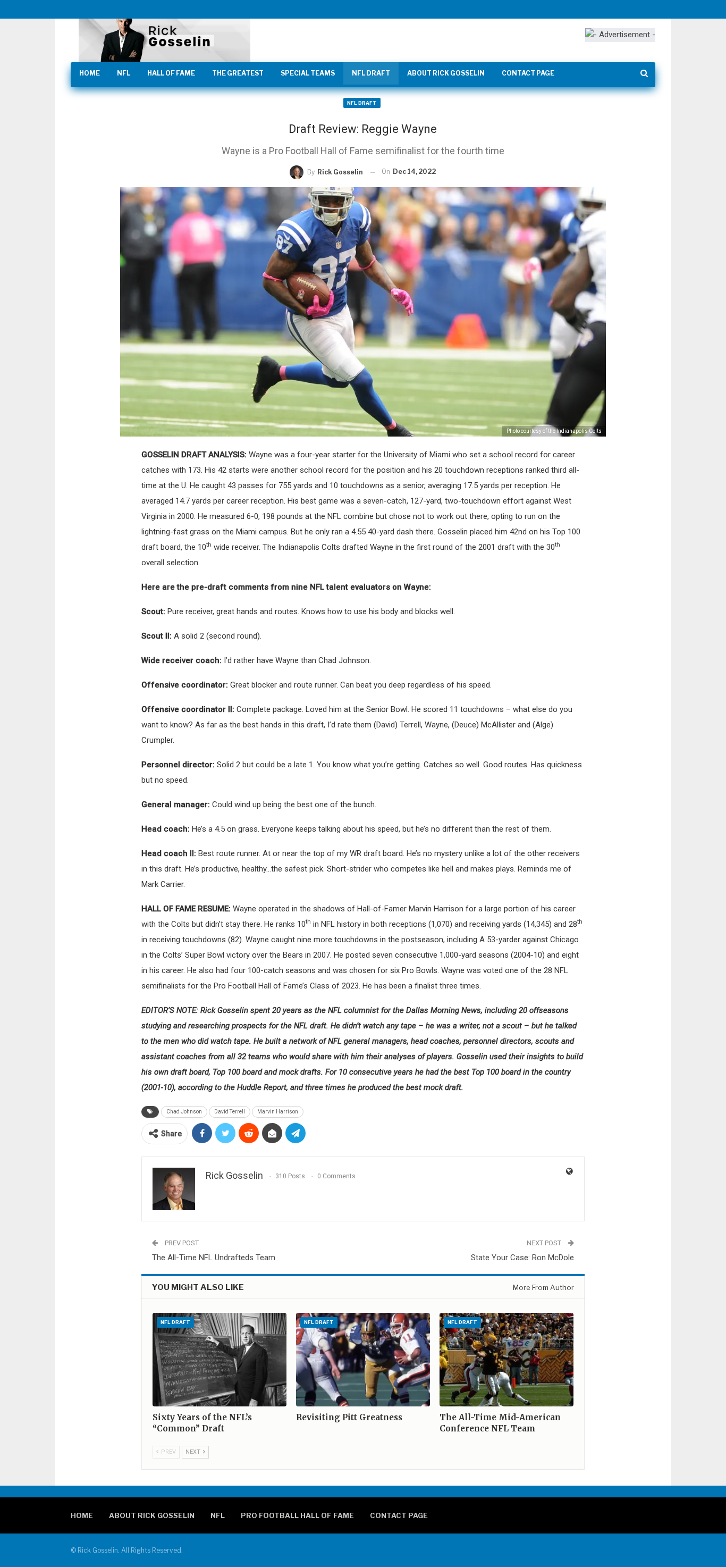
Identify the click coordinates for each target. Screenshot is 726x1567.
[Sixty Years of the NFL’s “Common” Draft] (219, 1359)
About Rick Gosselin (446, 73)
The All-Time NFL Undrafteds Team (213, 1257)
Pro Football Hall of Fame (297, 1515)
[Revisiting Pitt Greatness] (363, 1359)
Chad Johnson (184, 1112)
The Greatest (238, 73)
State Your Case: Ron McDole (522, 1257)
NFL (123, 73)
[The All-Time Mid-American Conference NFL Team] (506, 1359)
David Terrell (229, 1112)
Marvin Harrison (277, 1112)
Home (89, 73)
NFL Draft (371, 73)
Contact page (528, 73)
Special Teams (308, 73)
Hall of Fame (171, 73)
